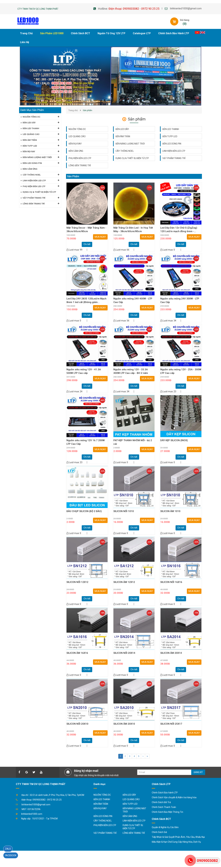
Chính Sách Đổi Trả (161, 802)
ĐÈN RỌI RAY (75, 143)
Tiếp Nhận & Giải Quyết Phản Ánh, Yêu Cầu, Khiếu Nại (178, 837)
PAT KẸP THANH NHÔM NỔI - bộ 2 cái (132, 442)
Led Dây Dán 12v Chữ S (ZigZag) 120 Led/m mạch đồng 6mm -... (178, 229)
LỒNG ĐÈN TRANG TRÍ (80, 165)
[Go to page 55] (147, 756)
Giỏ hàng (184, 20)
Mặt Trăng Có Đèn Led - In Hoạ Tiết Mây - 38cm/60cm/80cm (133, 229)
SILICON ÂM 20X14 (171, 653)
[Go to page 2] (143, 756)
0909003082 (207, 861)
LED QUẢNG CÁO (77, 136)
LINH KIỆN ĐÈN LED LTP (173, 151)
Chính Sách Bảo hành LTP (165, 792)
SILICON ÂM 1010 (170, 511)
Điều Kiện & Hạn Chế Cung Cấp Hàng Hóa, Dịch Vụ (176, 842)
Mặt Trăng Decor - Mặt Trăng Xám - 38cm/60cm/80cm (86, 229)
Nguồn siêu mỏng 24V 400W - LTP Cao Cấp (132, 300)
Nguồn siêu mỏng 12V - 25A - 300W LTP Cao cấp (180, 371)
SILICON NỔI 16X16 (171, 582)
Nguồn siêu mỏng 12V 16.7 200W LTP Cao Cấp (85, 442)
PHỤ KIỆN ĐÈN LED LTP (80, 158)
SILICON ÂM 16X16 (77, 653)
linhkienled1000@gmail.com (186, 8)
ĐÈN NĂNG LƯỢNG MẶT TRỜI (130, 143)
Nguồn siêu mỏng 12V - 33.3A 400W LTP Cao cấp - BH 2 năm (130, 371)
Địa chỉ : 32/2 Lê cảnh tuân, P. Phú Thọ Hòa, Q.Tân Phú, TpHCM (53, 795)
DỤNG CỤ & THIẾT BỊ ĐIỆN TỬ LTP (132, 158)
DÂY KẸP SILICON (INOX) (174, 440)
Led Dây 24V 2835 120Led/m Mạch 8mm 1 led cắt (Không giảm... (86, 300)
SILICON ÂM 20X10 (124, 723)
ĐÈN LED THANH (170, 129)
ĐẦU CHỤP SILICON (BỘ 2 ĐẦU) (84, 511)
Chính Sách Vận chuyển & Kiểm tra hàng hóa (174, 797)
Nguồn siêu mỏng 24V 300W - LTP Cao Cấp (179, 300)
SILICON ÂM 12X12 (124, 582)
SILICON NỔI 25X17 (171, 723)
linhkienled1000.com (31, 814)
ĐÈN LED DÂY (122, 129)
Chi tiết (86, 244)
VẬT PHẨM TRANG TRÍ (173, 158)
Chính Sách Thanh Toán (164, 807)
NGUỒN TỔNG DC (77, 129)
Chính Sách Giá (159, 832)
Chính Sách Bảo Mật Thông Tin (167, 812)
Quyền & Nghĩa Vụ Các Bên (165, 827)
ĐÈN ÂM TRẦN (123, 136)
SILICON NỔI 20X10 (77, 723)
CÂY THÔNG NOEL (125, 151)
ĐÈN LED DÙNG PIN (171, 143)
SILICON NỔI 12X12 (77, 582)
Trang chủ (73, 110)
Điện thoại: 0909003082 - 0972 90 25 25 (134, 8)
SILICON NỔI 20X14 (124, 653)
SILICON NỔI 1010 (123, 511)
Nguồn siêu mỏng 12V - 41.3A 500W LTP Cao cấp (83, 371)
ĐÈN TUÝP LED (169, 136)
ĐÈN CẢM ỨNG (76, 151)
